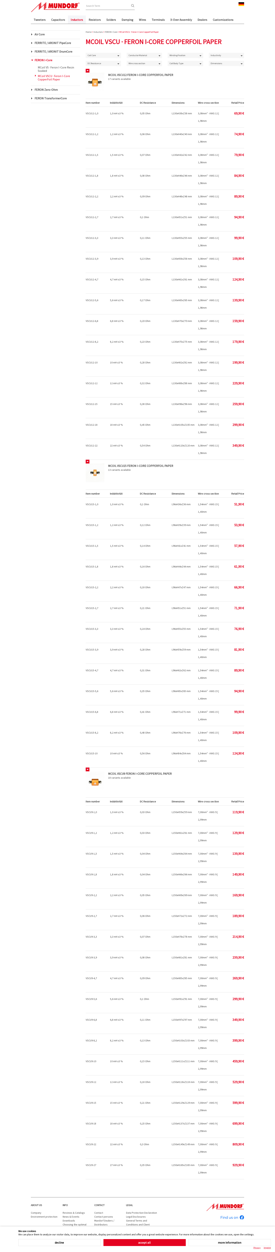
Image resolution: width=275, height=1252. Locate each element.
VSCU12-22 (91, 445)
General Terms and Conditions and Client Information (138, 1224)
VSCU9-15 (91, 1102)
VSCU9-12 (91, 1082)
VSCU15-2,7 (92, 608)
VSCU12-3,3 (92, 238)
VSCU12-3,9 (92, 258)
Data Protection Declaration (141, 1212)
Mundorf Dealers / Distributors (104, 1222)
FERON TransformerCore (51, 98)
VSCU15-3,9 (92, 649)
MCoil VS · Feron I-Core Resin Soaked (56, 69)
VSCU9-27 (91, 1165)
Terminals (158, 20)
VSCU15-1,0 (92, 504)
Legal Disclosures (136, 1216)
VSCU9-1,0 (91, 812)
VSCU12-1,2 (92, 134)
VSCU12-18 (91, 424)
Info (65, 1205)
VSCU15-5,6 (92, 691)
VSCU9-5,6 (91, 999)
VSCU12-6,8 (92, 321)
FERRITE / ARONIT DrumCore (53, 51)
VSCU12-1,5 (92, 155)
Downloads (69, 1220)
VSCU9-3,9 (91, 957)
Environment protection (44, 1216)
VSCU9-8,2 (91, 1040)
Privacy (257, 1247)
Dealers (202, 20)
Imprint (267, 1247)
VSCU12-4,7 (92, 279)
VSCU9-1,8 (91, 874)
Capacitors (58, 20)
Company (36, 1212)
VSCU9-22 (91, 1144)
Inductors (77, 20)
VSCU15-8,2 (92, 732)
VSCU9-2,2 (91, 895)
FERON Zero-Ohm (46, 89)
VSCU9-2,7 (91, 916)
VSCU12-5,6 (92, 300)
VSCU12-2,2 (92, 196)
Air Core (40, 34)
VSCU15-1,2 (92, 525)
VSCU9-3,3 (91, 936)
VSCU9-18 (91, 1123)
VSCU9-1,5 (91, 853)
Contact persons (103, 1216)
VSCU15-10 (91, 753)
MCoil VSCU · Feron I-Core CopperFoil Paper (54, 77)
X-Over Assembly (181, 20)
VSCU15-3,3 (92, 628)
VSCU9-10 (91, 1061)
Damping (127, 20)
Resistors (95, 20)
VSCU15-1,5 (92, 545)
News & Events (71, 1216)
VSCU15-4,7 (92, 670)
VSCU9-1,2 (91, 833)
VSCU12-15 (91, 404)
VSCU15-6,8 (92, 712)
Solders (111, 20)
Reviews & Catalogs (74, 1212)
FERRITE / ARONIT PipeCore (53, 43)
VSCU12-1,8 (92, 175)
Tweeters (40, 20)
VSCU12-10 (91, 362)
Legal (129, 1205)
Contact (99, 1205)
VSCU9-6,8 (91, 1019)
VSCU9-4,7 (91, 978)
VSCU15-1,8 (92, 566)
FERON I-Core (43, 60)
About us (36, 1205)
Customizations (223, 20)
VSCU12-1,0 (92, 113)
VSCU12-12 (91, 383)
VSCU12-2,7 (92, 217)
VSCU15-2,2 (92, 587)
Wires (142, 20)
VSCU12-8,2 (92, 341)
